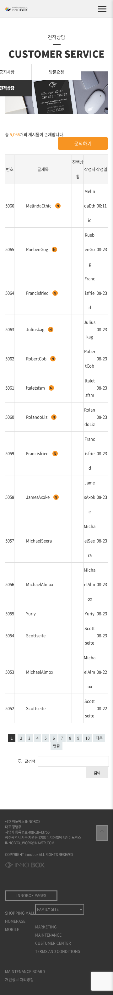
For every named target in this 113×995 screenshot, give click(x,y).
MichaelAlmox (39, 584)
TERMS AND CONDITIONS (57, 951)
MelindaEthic (39, 205)
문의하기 (83, 143)
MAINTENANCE (48, 935)
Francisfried (38, 293)
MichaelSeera (39, 540)
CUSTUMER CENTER (53, 943)
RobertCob (36, 358)
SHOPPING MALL (20, 913)
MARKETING (45, 927)
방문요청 (56, 72)
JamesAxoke (38, 497)
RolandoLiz (37, 417)
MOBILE (12, 929)
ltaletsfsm (36, 388)
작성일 (101, 169)
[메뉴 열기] (102, 9)
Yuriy (31, 613)
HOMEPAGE (15, 921)
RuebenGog (37, 249)
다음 (99, 738)
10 (87, 738)
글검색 (30, 761)
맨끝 (56, 746)
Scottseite (36, 635)
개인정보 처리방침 (19, 979)
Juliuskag (35, 329)
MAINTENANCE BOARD (25, 971)
